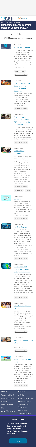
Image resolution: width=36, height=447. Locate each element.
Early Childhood (19, 71)
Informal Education (21, 75)
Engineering (18, 190)
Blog (2, 408)
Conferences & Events (7, 395)
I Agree (18, 441)
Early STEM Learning (22, 48)
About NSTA (21, 392)
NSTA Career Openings (24, 401)
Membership (5, 401)
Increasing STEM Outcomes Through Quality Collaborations (22, 269)
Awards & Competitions (8, 411)
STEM (28, 190)
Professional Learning (7, 398)
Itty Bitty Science (20, 227)
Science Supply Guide (24, 414)
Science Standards (7, 405)
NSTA (2, 23)
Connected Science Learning (12, 23)
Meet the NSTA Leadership (26, 398)
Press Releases (22, 410)
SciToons (17, 199)
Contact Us (21, 395)
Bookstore (4, 392)
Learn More (11, 433)
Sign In (23, 18)
